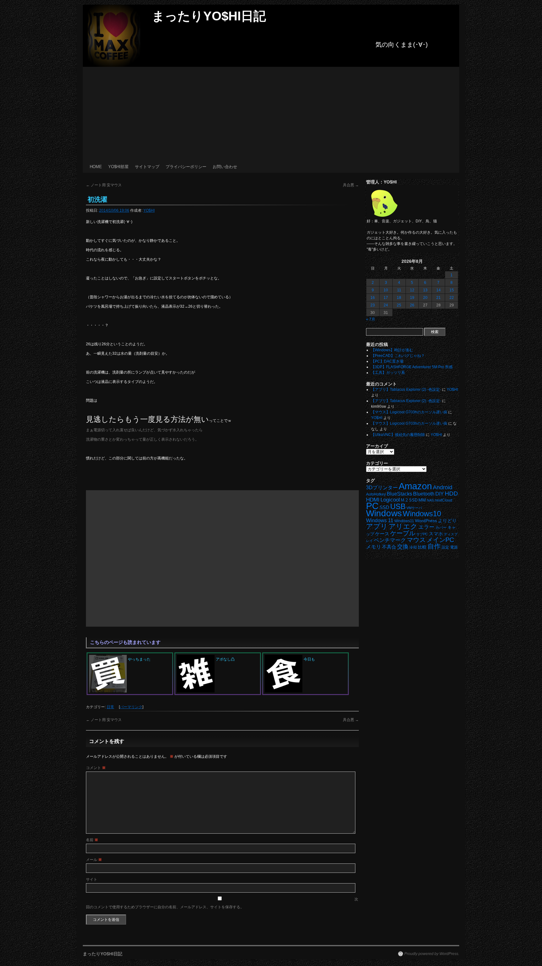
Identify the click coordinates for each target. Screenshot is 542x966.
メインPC (440, 539)
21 (438, 297)
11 (399, 290)
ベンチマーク (390, 540)
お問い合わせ (225, 166)
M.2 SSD (409, 500)
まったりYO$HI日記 (209, 16)
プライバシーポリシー (186, 166)
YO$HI (149, 210)
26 (412, 305)
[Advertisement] (271, 114)
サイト (91, 879)
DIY (439, 493)
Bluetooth (423, 493)
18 (399, 297)
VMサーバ (414, 508)
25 (399, 305)
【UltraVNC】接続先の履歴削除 (398, 435)
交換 (402, 547)
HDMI (373, 500)
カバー (441, 527)
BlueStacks (399, 493)
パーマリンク (131, 707)
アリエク (403, 526)
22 (451, 297)
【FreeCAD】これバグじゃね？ (398, 355)
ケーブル (402, 533)
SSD (384, 507)
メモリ (373, 546)
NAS (430, 500)
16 (372, 297)
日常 (110, 707)
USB (398, 506)
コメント (96, 768)
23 (372, 305)
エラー (426, 527)
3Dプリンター (382, 487)
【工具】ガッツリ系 (388, 372)
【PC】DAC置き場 (387, 361)
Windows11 (404, 521)
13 (425, 290)
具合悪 (351, 185)
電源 (454, 547)
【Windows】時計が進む (392, 350)
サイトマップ (147, 166)
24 (386, 305)
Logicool (390, 500)
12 (412, 290)
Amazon (415, 486)
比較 (422, 547)
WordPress (426, 520)
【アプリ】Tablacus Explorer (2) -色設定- (406, 389)
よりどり (447, 520)
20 (425, 297)
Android (442, 487)
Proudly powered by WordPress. (431, 954)
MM (422, 500)
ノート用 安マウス (104, 185)
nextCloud (443, 500)
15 (451, 290)
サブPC (422, 534)
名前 (92, 840)
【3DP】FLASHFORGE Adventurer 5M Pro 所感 (412, 367)
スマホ (436, 533)
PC (372, 506)
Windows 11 (379, 520)
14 (438, 290)
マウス (416, 539)
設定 (445, 547)
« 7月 (370, 319)
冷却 (413, 547)
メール (94, 859)
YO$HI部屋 (118, 166)
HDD (451, 493)
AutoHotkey (376, 494)
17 (386, 297)
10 (386, 290)
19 (412, 297)
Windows (384, 513)
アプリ (377, 526)
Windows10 (422, 513)
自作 (434, 546)
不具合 (389, 546)
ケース (382, 533)
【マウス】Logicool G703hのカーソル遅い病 (409, 412)
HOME (96, 166)
